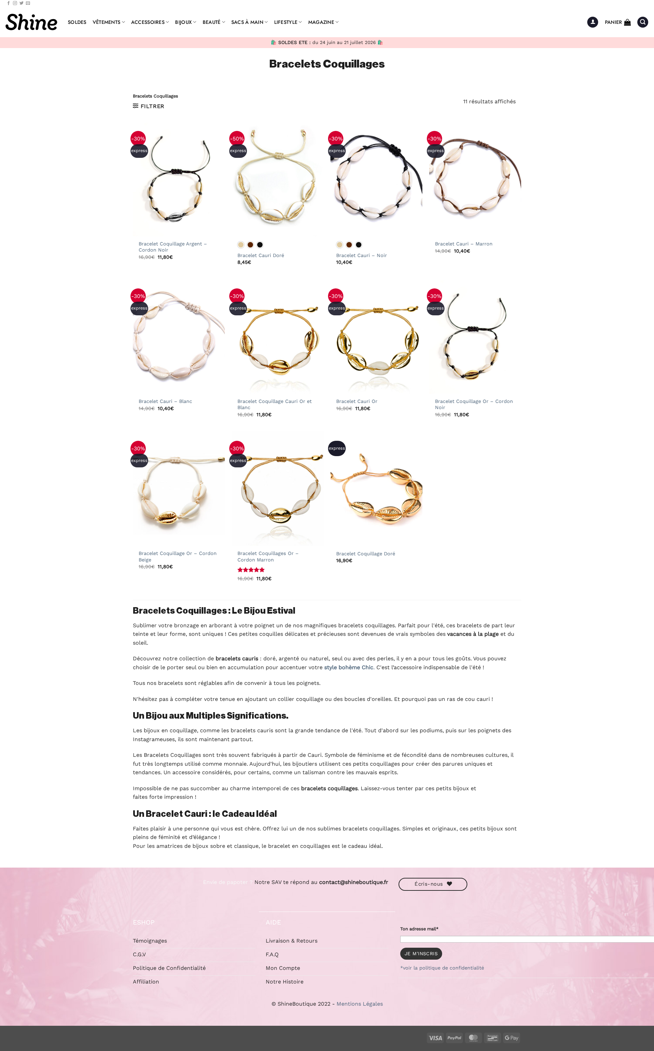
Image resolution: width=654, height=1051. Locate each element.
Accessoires (148, 22)
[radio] (240, 244)
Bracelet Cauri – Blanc (165, 401)
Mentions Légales (360, 1004)
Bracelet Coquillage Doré (365, 553)
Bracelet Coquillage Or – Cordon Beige (178, 556)
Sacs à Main (247, 22)
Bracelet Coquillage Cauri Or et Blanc (274, 404)
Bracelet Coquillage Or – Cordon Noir (474, 404)
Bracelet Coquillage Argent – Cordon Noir (173, 247)
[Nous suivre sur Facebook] (8, 3)
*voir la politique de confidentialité (442, 968)
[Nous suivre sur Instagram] (15, 3)
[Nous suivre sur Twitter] (21, 3)
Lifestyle (286, 22)
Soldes (77, 22)
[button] (592, 22)
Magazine (321, 22)
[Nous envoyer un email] (28, 3)
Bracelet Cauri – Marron (464, 243)
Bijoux (183, 22)
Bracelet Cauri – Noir (361, 255)
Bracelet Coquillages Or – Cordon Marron (268, 556)
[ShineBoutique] (31, 22)
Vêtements (107, 22)
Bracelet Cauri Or (356, 401)
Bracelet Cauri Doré (260, 255)
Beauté (212, 22)
